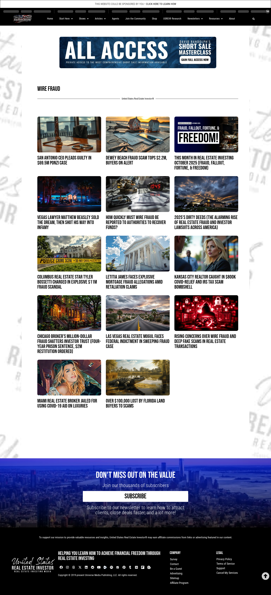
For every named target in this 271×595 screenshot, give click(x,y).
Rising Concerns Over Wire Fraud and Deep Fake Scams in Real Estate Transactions (205, 341)
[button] (253, 19)
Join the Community (135, 18)
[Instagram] (67, 567)
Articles (99, 18)
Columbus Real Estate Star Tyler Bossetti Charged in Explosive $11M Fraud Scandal (67, 282)
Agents (115, 18)
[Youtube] (99, 567)
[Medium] (136, 567)
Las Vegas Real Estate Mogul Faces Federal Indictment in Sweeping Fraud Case (137, 341)
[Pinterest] (124, 567)
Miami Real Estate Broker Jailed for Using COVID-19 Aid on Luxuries (67, 403)
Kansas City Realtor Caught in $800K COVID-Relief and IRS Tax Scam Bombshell (205, 282)
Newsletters (194, 18)
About (232, 18)
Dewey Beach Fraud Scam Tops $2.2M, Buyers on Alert (136, 160)
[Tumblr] (130, 567)
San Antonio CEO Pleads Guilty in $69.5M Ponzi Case (64, 160)
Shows (82, 18)
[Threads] (74, 567)
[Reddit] (92, 567)
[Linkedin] (86, 567)
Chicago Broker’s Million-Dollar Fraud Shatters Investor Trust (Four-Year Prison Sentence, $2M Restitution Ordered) (69, 344)
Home (50, 18)
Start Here (64, 18)
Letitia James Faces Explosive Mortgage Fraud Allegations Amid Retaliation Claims (134, 282)
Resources (214, 18)
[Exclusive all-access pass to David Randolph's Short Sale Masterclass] (137, 67)
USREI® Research (172, 18)
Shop (154, 18)
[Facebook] (61, 567)
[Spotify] (111, 567)
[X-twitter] (80, 567)
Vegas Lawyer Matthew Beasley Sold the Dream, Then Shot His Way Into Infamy (68, 222)
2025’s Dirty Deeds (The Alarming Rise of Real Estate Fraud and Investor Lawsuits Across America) (206, 222)
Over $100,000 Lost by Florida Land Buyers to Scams (135, 403)
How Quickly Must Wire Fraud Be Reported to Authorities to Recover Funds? (136, 222)
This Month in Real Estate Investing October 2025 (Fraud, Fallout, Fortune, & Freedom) (204, 163)
